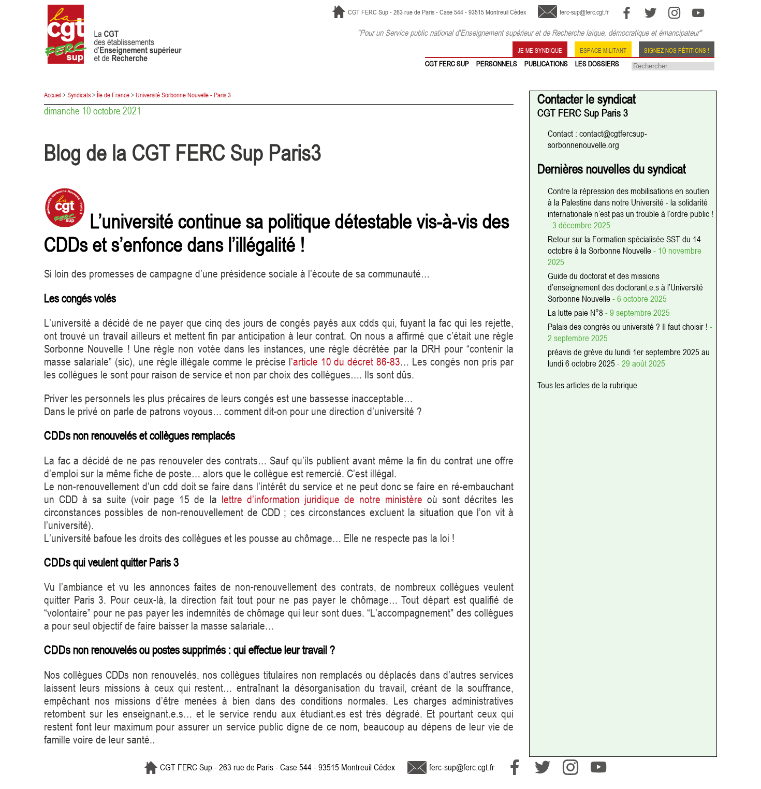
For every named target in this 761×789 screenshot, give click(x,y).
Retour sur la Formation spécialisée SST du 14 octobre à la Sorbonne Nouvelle (624, 244)
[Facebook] (627, 13)
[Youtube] (698, 13)
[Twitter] (650, 13)
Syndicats (79, 95)
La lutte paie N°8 (576, 312)
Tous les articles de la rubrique (587, 385)
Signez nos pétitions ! (676, 49)
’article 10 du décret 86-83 (346, 361)
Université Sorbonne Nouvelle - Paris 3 (183, 95)
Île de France (113, 95)
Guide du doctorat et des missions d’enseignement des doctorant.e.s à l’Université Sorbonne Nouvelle (625, 287)
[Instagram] (674, 13)
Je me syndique (540, 49)
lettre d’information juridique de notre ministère (322, 499)
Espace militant (603, 49)
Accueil (52, 95)
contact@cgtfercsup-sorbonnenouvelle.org (597, 139)
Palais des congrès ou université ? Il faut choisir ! (629, 326)
